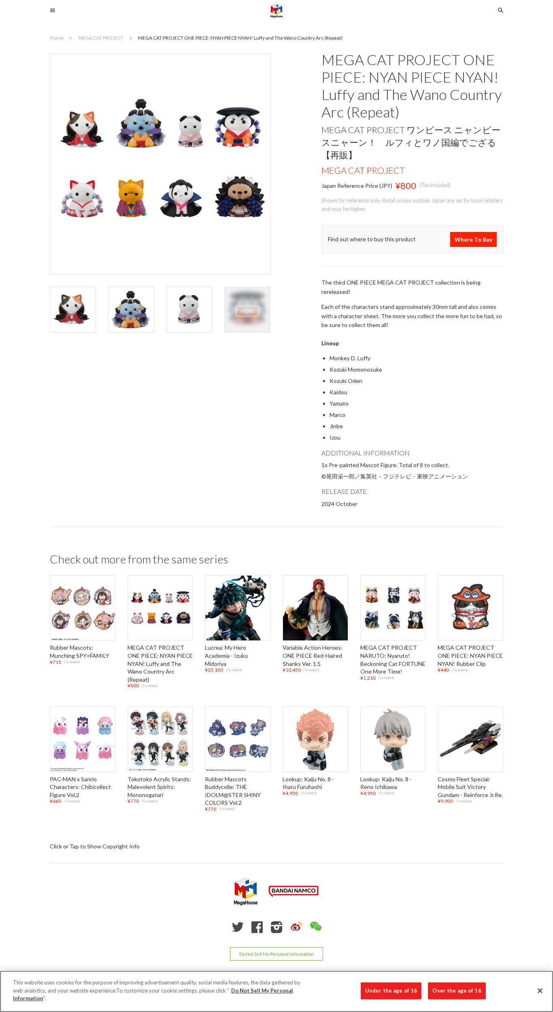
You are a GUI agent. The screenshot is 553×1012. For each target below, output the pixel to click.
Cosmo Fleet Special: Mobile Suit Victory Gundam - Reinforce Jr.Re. (470, 787)
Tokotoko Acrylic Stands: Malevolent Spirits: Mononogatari (159, 787)
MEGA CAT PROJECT (363, 170)
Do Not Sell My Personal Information (276, 954)
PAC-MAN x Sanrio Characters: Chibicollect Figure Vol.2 (80, 787)
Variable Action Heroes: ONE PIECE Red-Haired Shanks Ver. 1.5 (312, 655)
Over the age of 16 (456, 990)
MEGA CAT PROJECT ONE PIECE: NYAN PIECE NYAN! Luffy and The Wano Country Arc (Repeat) (160, 663)
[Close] (540, 991)
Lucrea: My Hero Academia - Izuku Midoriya (226, 655)
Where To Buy (473, 239)
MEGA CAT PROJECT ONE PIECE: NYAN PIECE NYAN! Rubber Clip (470, 655)
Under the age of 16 (391, 990)
